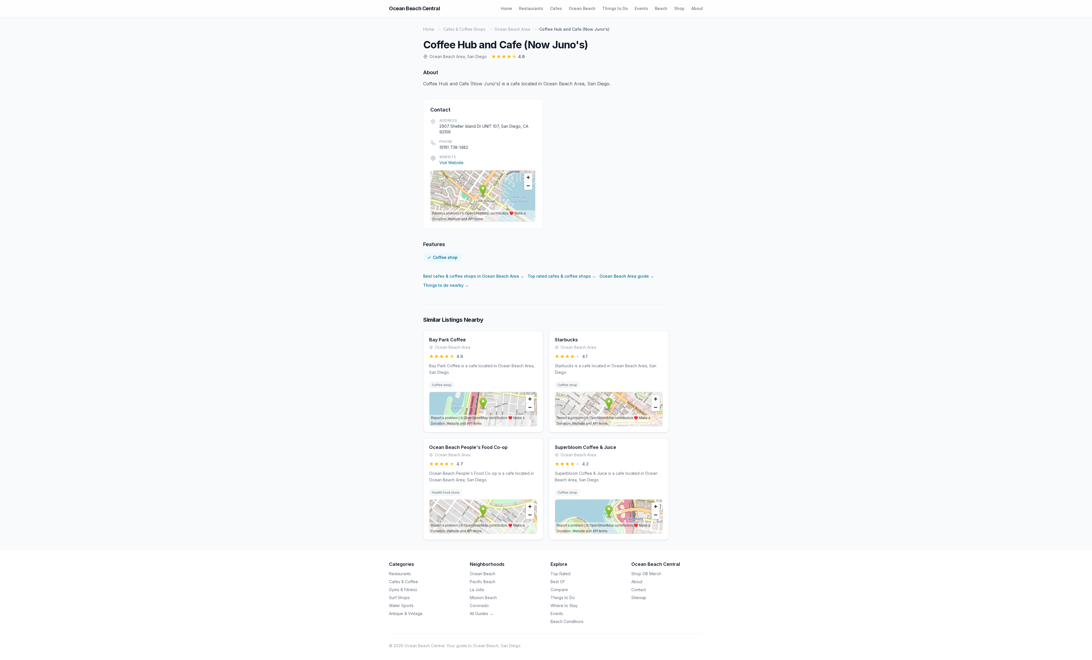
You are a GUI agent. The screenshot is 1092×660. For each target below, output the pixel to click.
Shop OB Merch (646, 573)
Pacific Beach (482, 581)
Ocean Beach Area (512, 29)
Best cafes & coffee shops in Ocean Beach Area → (473, 276)
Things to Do (615, 8)
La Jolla (477, 589)
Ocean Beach (582, 8)
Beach (661, 8)
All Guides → (481, 613)
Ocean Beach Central (414, 8)
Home (506, 8)
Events (641, 8)
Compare (559, 589)
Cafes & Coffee (403, 581)
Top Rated (560, 573)
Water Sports (401, 605)
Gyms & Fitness (403, 589)
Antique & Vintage (406, 613)
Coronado (479, 605)
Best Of (557, 581)
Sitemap (638, 597)
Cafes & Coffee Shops (464, 29)
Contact (638, 589)
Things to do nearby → (446, 285)
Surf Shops (399, 597)
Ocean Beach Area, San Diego (458, 56)
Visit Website (451, 162)
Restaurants (531, 8)
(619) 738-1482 (453, 147)
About (697, 8)
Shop (679, 8)
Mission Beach (483, 597)
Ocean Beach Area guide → (626, 276)
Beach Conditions (567, 621)
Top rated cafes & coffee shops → (562, 276)
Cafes (556, 8)
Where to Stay (564, 605)
